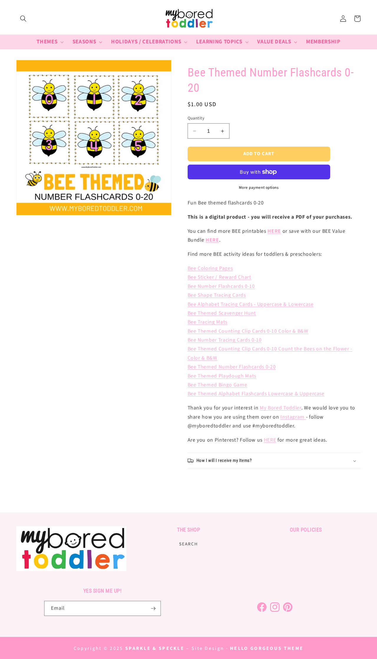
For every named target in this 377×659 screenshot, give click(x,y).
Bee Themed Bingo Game (217, 384)
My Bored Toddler (280, 408)
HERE (212, 240)
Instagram (292, 417)
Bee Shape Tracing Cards (217, 295)
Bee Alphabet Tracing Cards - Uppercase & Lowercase (251, 304)
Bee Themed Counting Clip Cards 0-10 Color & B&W (248, 331)
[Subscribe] (153, 608)
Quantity (196, 118)
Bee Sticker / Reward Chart (219, 277)
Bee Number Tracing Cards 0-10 (225, 340)
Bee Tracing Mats (208, 322)
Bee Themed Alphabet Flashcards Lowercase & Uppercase (256, 393)
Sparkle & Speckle (154, 648)
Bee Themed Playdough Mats (222, 376)
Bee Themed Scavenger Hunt (222, 313)
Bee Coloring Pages (210, 268)
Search (188, 544)
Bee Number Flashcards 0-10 (221, 286)
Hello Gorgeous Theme (266, 648)
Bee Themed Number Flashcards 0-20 (232, 367)
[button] (23, 19)
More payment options (259, 187)
